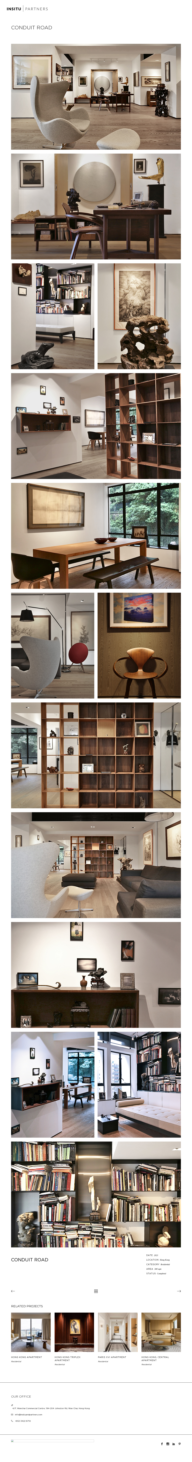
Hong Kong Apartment (26, 1357)
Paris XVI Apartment (112, 1357)
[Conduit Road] (96, 97)
